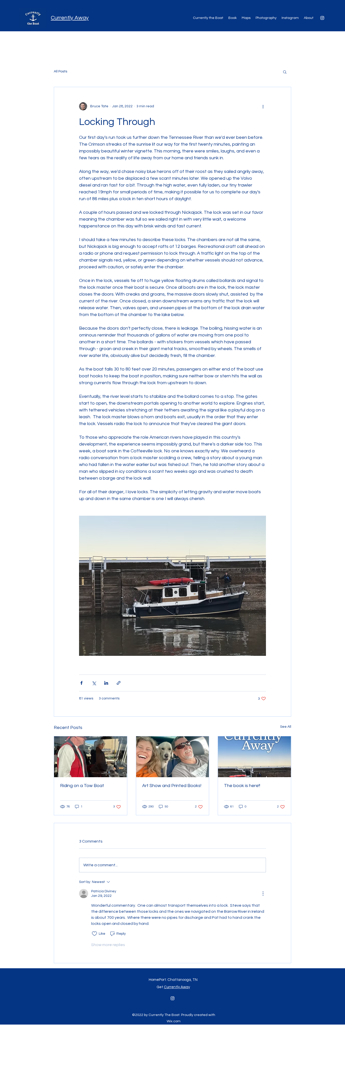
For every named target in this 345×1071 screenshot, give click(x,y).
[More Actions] (263, 894)
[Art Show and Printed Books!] (172, 756)
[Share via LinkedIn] (106, 683)
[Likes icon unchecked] (94, 934)
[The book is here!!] (254, 756)
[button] (284, 72)
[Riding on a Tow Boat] (90, 756)
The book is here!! (242, 785)
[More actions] (263, 106)
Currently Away (70, 18)
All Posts (60, 71)
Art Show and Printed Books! (171, 785)
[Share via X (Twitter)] (93, 683)
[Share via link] (118, 683)
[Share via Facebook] (81, 683)
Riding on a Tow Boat (82, 785)
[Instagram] (322, 17)
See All (285, 726)
